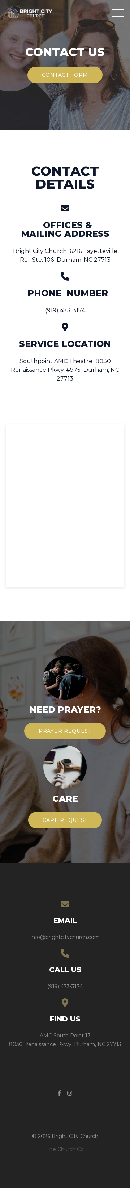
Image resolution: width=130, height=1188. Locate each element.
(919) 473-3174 (65, 986)
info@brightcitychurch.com (65, 937)
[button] (118, 13)
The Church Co (65, 1149)
